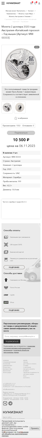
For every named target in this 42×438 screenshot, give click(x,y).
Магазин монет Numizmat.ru (15, 11)
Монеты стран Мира (25, 14)
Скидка (6, 42)
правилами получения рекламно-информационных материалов (19, 348)
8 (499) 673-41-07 (9, 385)
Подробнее (14, 267)
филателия (6, 371)
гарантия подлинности (31, 372)
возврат (26, 371)
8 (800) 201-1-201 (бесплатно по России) (16, 386)
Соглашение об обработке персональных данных (15, 434)
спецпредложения (9, 362)
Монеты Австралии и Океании (19, 16)
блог (25, 376)
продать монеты (29, 369)
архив (25, 360)
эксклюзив (6, 364)
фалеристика (7, 369)
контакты (26, 378)
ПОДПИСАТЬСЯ (12, 341)
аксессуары (7, 372)
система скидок (28, 374)
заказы (25, 362)
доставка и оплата (29, 364)
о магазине (27, 367)
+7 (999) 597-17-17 (9, 384)
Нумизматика (11, 14)
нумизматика (7, 365)
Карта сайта (7, 417)
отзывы (25, 365)
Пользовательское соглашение (14, 419)
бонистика (6, 367)
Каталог (31, 11)
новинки (6, 360)
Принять (35, 428)
